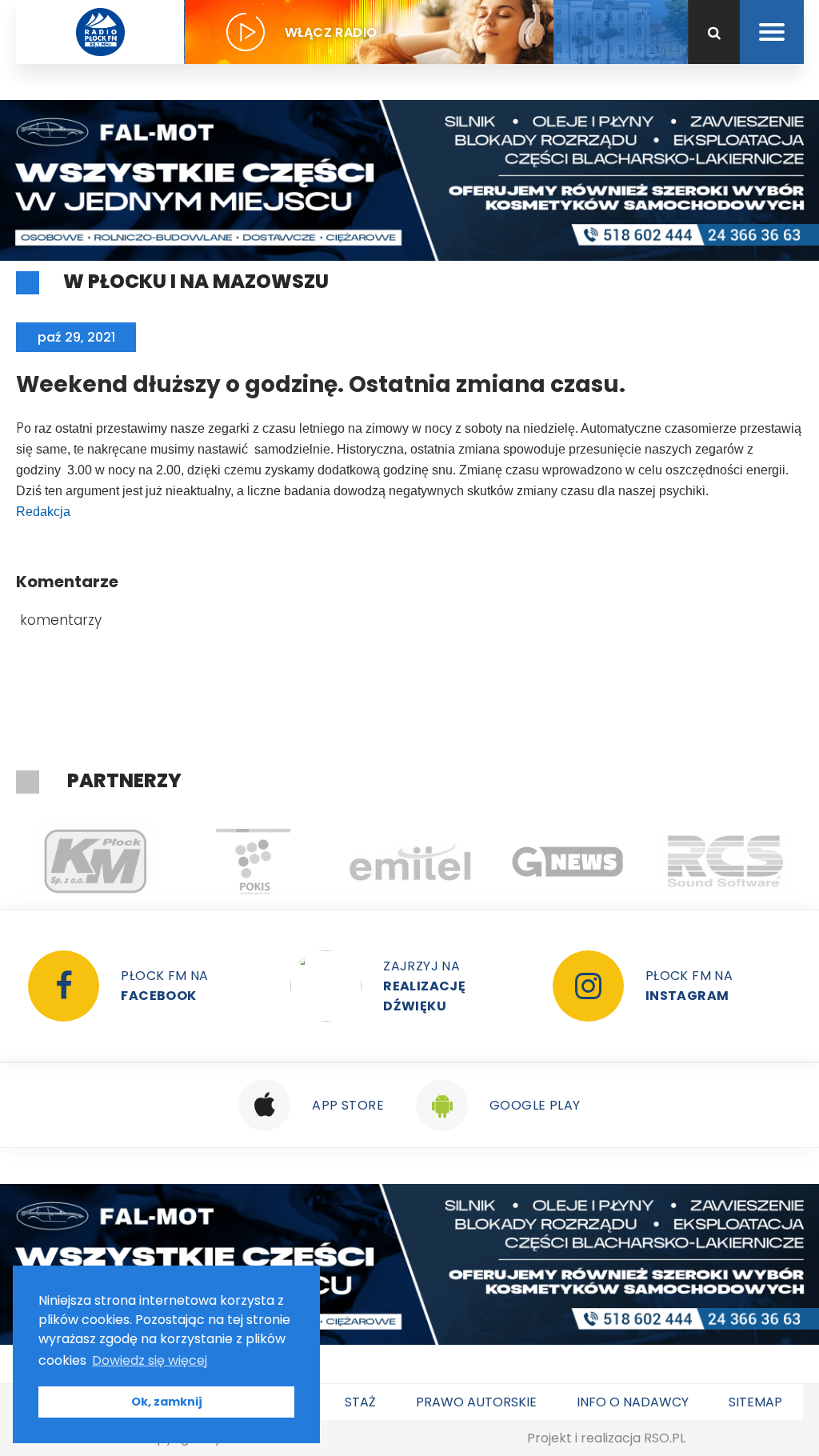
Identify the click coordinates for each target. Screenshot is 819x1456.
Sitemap (755, 1402)
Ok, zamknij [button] (166, 1402)
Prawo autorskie (476, 1402)
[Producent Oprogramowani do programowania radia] (725, 862)
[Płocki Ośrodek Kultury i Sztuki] (252, 862)
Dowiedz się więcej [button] (149, 1360)
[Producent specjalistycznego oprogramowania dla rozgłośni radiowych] (567, 862)
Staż (360, 1402)
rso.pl (664, 1438)
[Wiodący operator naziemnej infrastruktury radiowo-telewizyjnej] (410, 862)
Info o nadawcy (633, 1402)
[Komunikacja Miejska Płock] (95, 862)
